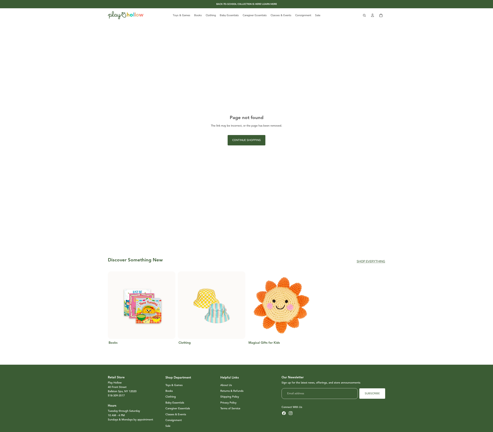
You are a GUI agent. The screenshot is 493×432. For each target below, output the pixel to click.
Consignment (173, 420)
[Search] (364, 15)
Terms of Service (230, 408)
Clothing (170, 396)
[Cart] (381, 15)
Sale (167, 426)
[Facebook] (284, 413)
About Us (226, 385)
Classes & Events (175, 414)
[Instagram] (290, 413)
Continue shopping (246, 140)
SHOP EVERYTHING (371, 261)
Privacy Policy (228, 402)
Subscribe (372, 393)
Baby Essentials (174, 402)
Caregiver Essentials (177, 408)
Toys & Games (174, 385)
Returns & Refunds (231, 391)
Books (169, 391)
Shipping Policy (229, 396)
